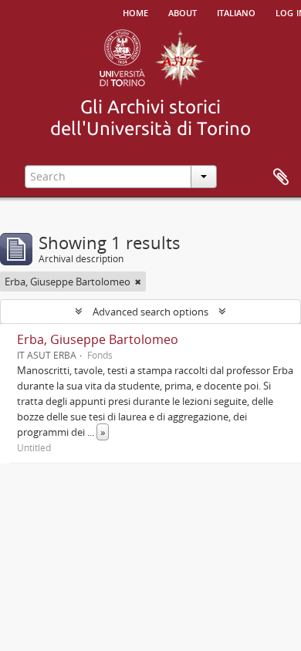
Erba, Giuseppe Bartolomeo (97, 339)
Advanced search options (150, 312)
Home (135, 11)
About (182, 11)
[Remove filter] (138, 281)
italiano (236, 11)
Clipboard (281, 177)
